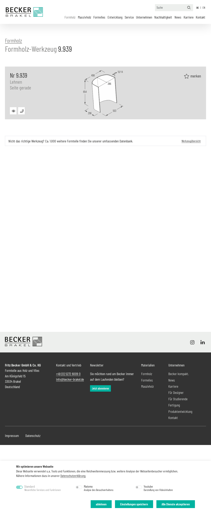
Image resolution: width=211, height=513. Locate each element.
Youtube (158, 488)
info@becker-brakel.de (70, 379)
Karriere (188, 17)
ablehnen (101, 504)
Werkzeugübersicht (191, 141)
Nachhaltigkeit (163, 17)
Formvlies (99, 17)
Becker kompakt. (178, 373)
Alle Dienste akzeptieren (176, 504)
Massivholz (84, 17)
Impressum (12, 435)
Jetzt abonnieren (100, 388)
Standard (42, 488)
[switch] (79, 487)
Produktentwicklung (180, 411)
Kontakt (200, 17)
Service (129, 17)
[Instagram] (193, 342)
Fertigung (174, 405)
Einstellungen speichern (134, 504)
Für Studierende (178, 399)
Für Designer (176, 392)
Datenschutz (32, 435)
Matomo (98, 488)
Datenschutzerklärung (73, 476)
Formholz (69, 17)
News (178, 17)
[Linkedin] (201, 342)
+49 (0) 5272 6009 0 (68, 373)
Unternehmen (144, 17)
